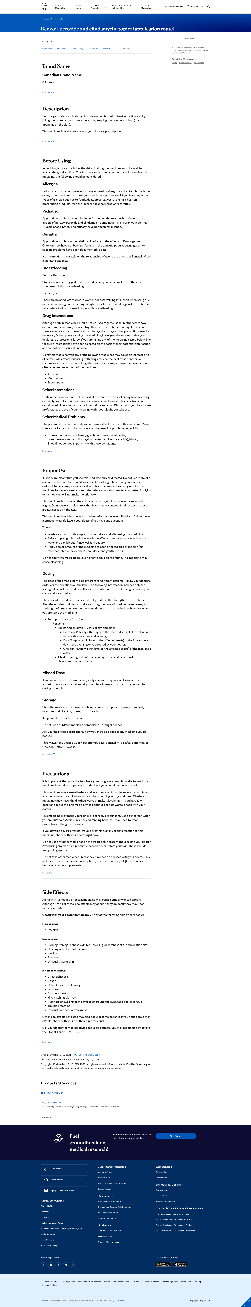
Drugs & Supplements (53, 19)
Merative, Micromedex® (87, 1054)
